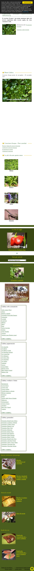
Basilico (11, 187)
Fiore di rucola (20, 513)
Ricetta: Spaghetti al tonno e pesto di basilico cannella (21, 477)
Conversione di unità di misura (23, 567)
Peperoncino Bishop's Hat (17, 250)
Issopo (11, 204)
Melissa (11, 170)
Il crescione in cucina (7, 149)
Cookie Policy (25, 11)
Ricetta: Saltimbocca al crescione (20, 462)
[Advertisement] (17, 54)
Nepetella (11, 220)
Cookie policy (18, 569)
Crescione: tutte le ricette (23, 29)
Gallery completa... (6, 338)
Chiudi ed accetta (27, 2)
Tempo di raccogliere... (7, 567)
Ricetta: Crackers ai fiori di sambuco (21, 499)
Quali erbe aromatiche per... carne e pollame (21, 537)
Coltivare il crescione (7, 151)
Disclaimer (27, 569)
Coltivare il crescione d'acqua (9, 147)
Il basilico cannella (17, 280)
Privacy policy (8, 569)
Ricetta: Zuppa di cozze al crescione (11, 146)
